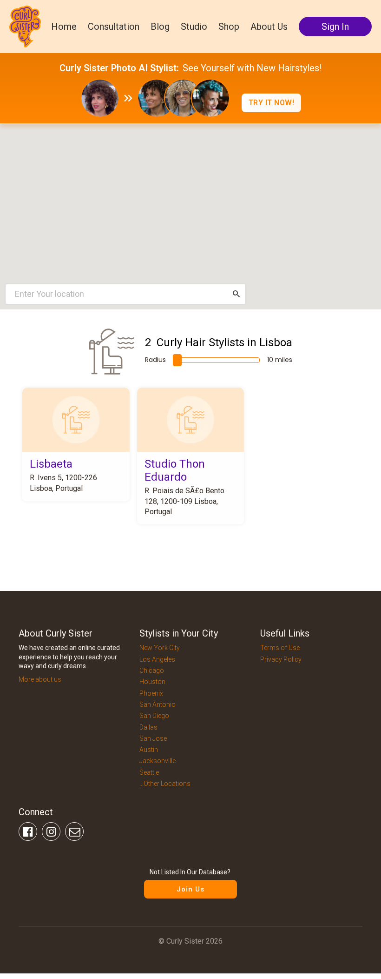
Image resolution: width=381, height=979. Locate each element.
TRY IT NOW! (272, 102)
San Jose (153, 738)
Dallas (148, 727)
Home (64, 26)
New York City (159, 647)
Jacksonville (157, 760)
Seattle (149, 772)
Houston (152, 681)
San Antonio (157, 704)
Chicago (151, 670)
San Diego (154, 715)
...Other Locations (164, 783)
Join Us (190, 889)
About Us (269, 26)
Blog (160, 26)
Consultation (113, 26)
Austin (148, 749)
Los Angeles (157, 659)
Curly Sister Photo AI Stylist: (119, 68)
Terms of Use (280, 647)
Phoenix (151, 693)
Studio (194, 26)
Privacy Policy (281, 659)
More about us (40, 679)
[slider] (177, 360)
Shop (228, 26)
